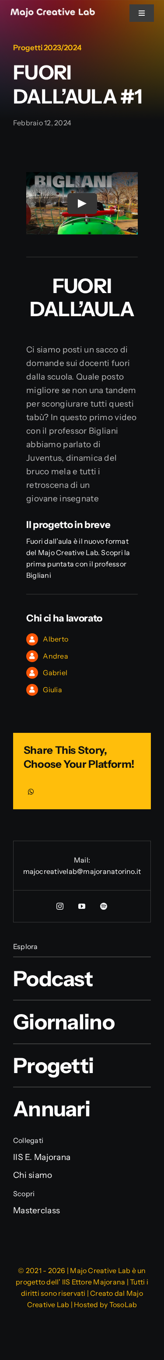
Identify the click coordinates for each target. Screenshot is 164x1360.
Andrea (55, 656)
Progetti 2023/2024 (47, 47)
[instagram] (60, 906)
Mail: (82, 860)
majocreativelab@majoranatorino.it (82, 871)
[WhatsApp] (31, 792)
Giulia (52, 689)
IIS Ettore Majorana (94, 1281)
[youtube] (82, 906)
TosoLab (123, 1304)
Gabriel (55, 672)
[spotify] (104, 906)
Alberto (55, 639)
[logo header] (52, 12)
